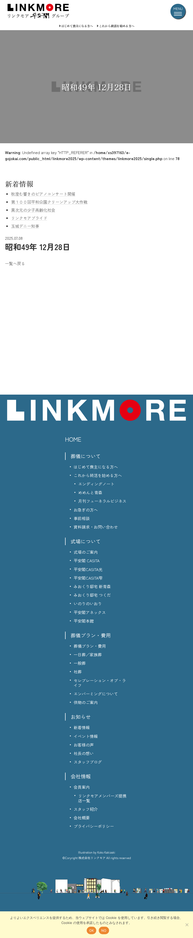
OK (91, 930)
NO (104, 930)
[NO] (186, 924)
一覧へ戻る (15, 263)
